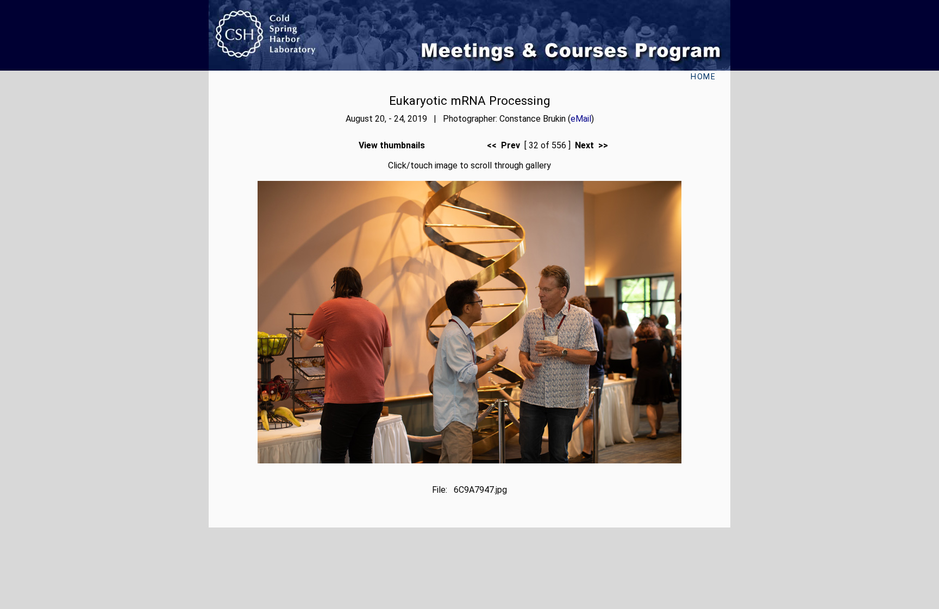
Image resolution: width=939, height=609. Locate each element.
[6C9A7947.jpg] (469, 460)
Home (703, 76)
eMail (581, 119)
